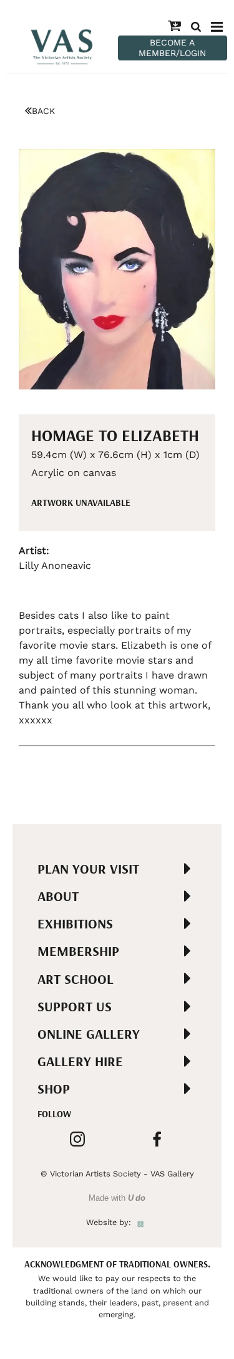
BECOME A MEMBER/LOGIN (172, 47)
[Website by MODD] (141, 1222)
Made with (117, 1198)
